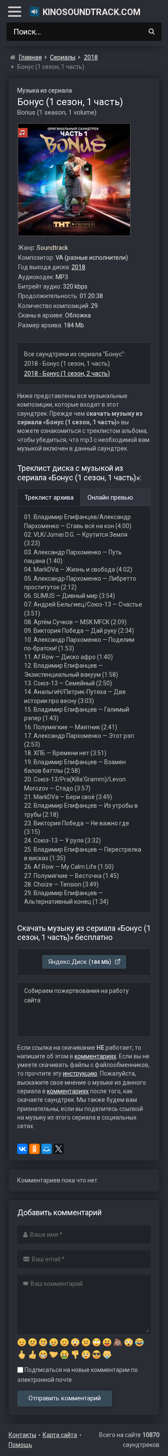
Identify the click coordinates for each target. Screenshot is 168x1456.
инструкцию (80, 1073)
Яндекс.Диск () (80, 962)
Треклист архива (49, 497)
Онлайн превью (110, 497)
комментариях (95, 1056)
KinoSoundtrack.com (91, 12)
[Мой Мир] (46, 1149)
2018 (78, 267)
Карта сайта (60, 1434)
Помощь (20, 1444)
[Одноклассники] (34, 1149)
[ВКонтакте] (22, 1149)
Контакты (22, 1434)
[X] (58, 1149)
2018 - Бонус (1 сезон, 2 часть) (67, 373)
